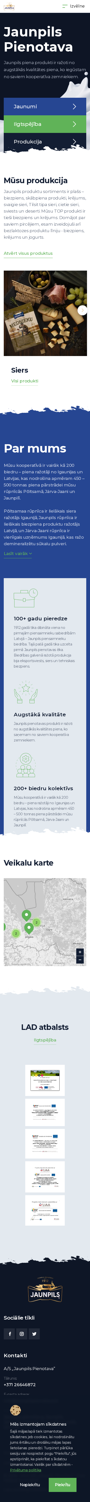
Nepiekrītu (30, 1484)
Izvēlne (77, 6)
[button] (29, 929)
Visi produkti (24, 380)
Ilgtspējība (45, 1039)
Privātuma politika (25, 1470)
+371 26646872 (20, 1384)
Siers (19, 370)
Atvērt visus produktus (28, 253)
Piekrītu (62, 1484)
